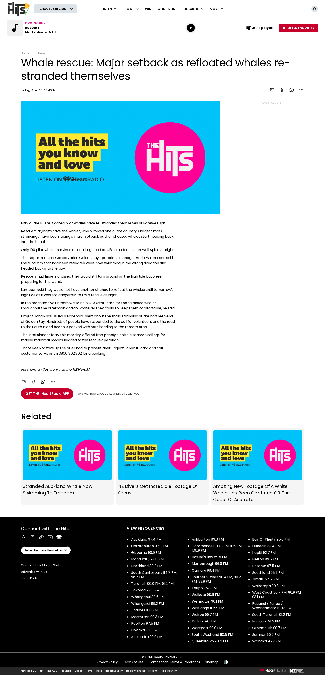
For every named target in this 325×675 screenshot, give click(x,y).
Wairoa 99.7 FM (205, 614)
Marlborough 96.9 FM (210, 563)
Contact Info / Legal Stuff (41, 565)
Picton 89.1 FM (204, 621)
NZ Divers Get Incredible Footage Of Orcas (162, 466)
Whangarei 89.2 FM (147, 603)
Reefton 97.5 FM (145, 623)
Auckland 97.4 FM (146, 539)
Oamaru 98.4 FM (206, 570)
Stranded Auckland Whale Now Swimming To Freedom (67, 466)
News (41, 53)
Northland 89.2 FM (146, 565)
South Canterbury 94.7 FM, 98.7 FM (154, 575)
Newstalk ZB (28, 671)
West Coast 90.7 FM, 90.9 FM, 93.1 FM (277, 594)
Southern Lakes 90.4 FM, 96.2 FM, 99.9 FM (216, 579)
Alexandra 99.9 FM (146, 636)
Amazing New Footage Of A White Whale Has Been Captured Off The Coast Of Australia (257, 466)
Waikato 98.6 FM (206, 594)
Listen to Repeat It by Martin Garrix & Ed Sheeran (35, 28)
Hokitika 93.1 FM (144, 630)
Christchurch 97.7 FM (149, 546)
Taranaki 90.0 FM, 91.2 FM (152, 583)
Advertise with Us (34, 572)
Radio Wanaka (135, 671)
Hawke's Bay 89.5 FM (209, 557)
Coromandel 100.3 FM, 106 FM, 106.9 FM (217, 548)
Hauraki (66, 671)
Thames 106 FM (144, 610)
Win (148, 9)
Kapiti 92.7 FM (264, 552)
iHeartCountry (114, 671)
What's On (166, 9)
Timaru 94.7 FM (265, 579)
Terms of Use (133, 662)
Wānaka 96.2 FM (266, 641)
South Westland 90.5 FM (212, 634)
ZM (41, 671)
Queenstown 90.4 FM (210, 641)
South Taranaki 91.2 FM (271, 614)
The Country (169, 671)
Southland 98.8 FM (268, 572)
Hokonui (153, 671)
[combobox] (301, 90)
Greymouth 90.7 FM (269, 627)
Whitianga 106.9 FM (208, 608)
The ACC (52, 671)
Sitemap (211, 662)
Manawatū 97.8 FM (147, 559)
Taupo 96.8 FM (204, 588)
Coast (78, 671)
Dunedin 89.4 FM (266, 546)
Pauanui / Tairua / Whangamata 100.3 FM (271, 606)
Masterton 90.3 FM (147, 616)
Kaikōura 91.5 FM (266, 621)
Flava (89, 671)
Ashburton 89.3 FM (208, 539)
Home (25, 53)
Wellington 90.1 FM (207, 601)
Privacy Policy (107, 662)
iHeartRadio (29, 578)
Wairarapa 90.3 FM (268, 585)
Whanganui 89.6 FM (147, 596)
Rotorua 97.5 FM (266, 565)
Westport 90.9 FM (207, 627)
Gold (99, 671)
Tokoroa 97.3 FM (145, 590)
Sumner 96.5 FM (266, 634)
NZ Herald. (81, 369)
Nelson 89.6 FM (265, 559)
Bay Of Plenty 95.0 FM (271, 539)
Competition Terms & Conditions (174, 662)
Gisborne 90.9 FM (146, 552)
